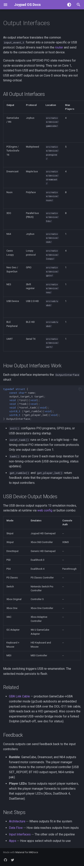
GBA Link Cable (19, 696)
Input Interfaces (20, 834)
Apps (12, 841)
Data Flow (16, 828)
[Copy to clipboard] (80, 389)
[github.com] (5, 860)
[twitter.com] (12, 860)
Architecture (17, 821)
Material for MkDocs (26, 852)
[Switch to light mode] (69, 5)
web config (44, 510)
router (59, 47)
